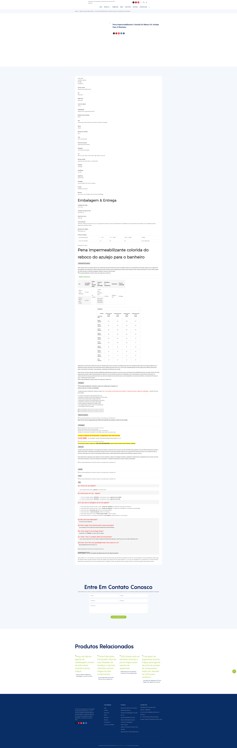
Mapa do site (123, 745)
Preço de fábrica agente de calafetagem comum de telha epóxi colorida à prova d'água (84, 675)
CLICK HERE (82, 438)
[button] (149, 7)
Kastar (76, 11)
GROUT (119, 438)
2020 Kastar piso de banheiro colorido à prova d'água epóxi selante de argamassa (129, 672)
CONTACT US (84, 552)
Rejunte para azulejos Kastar (87, 11)
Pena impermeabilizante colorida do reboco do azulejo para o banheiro (112, 11)
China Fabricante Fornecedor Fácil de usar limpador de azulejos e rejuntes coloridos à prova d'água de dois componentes (106, 678)
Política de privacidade (132, 745)
